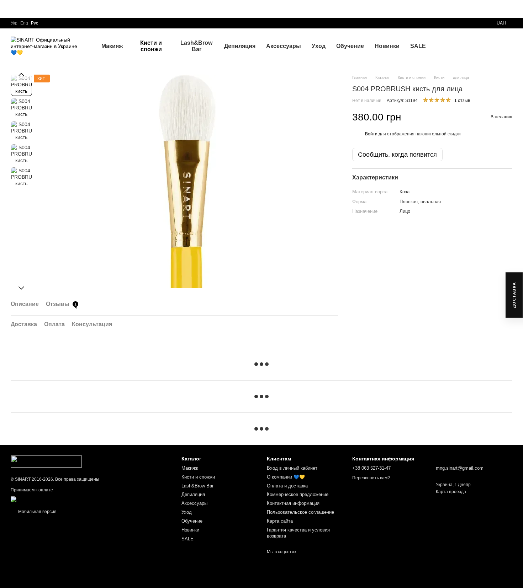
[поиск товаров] (444, 46)
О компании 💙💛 (286, 477)
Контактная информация (293, 503)
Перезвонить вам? (371, 477)
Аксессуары (283, 46)
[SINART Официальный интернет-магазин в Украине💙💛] (46, 461)
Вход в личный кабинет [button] (292, 468)
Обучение (350, 46)
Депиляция (239, 46)
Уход (319, 46)
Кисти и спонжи (151, 46)
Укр (14, 23)
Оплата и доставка (287, 486)
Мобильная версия (37, 511)
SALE (418, 46)
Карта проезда (451, 491)
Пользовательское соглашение (300, 512)
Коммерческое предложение (297, 494)
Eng (24, 23)
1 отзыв (462, 100)
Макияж (112, 46)
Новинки (387, 46)
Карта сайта (280, 521)
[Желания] (469, 46)
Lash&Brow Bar (196, 46)
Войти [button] (371, 133)
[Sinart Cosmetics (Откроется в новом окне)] (30, 498)
